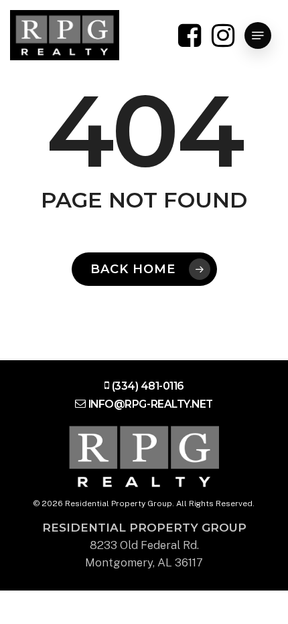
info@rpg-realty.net (150, 404)
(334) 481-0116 (148, 386)
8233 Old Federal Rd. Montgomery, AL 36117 (144, 545)
